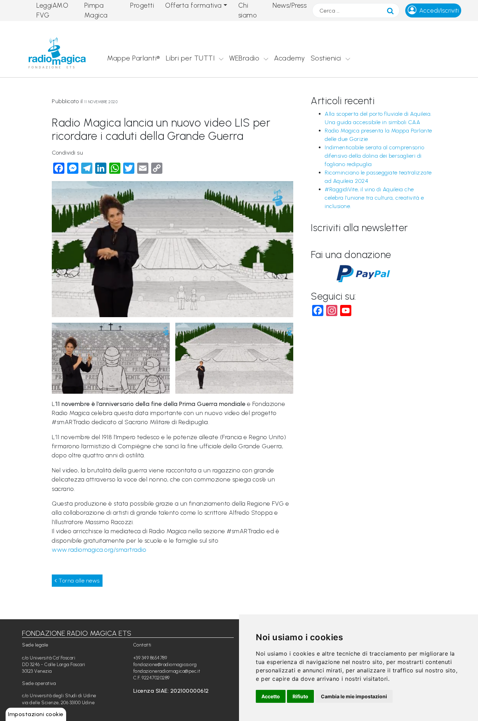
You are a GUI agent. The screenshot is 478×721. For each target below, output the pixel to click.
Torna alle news (78, 580)
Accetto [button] (270, 696)
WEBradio (244, 58)
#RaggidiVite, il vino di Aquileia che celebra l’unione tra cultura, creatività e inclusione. (374, 197)
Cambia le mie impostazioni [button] (354, 696)
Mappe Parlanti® (133, 58)
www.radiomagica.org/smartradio (99, 549)
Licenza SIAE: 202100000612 (171, 690)
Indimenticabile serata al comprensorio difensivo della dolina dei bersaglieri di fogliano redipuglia (374, 155)
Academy (289, 58)
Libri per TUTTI (190, 58)
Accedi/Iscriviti (439, 10)
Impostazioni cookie (36, 714)
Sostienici (326, 58)
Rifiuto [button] (300, 696)
